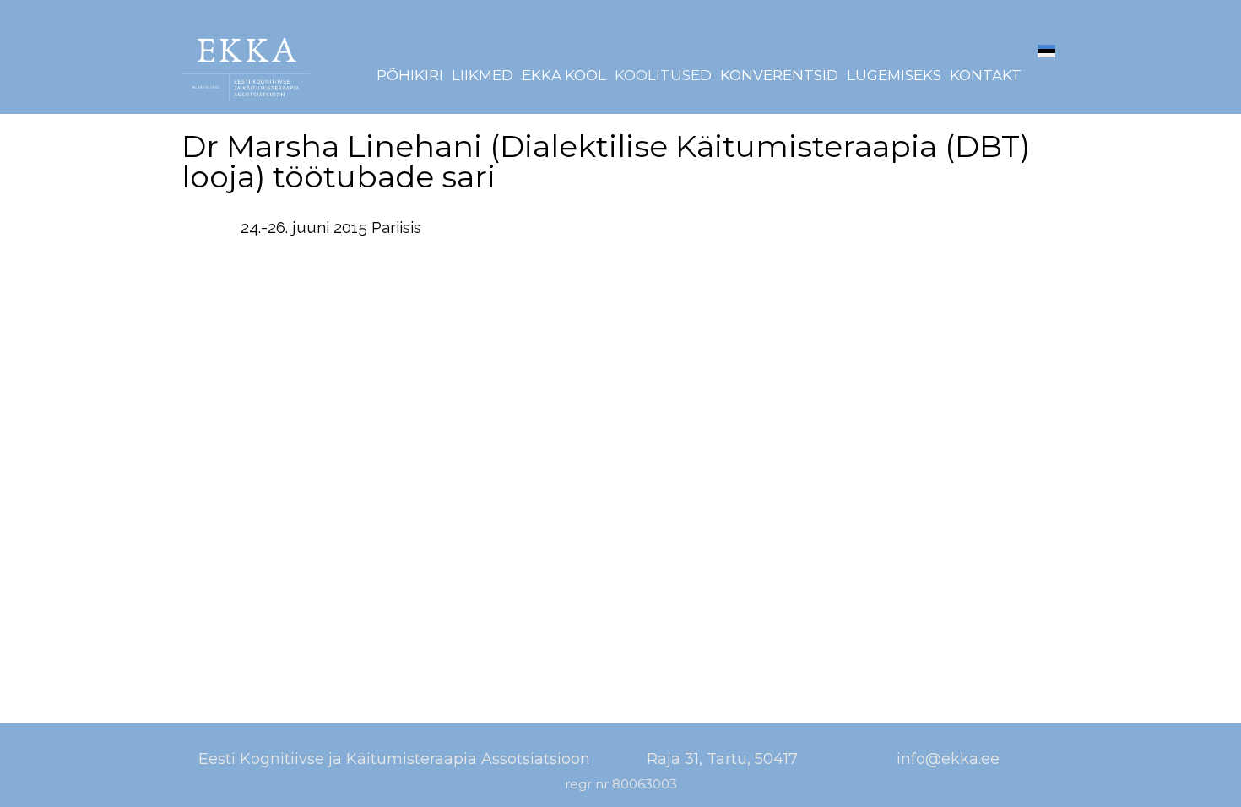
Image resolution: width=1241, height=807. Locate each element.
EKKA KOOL (564, 76)
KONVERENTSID (779, 76)
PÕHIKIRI (410, 76)
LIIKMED (482, 76)
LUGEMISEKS (894, 76)
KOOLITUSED (663, 76)
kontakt (986, 76)
